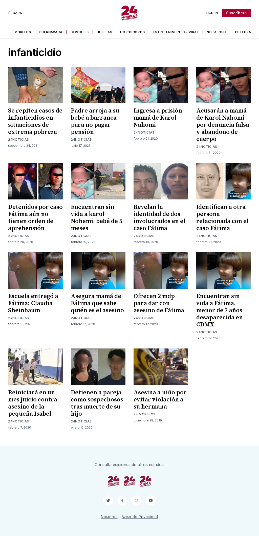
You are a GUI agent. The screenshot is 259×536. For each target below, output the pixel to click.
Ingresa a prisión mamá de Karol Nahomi (158, 118)
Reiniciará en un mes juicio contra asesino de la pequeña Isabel (32, 403)
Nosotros (109, 516)
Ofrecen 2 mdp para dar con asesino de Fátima (159, 303)
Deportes (80, 32)
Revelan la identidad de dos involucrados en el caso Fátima (159, 217)
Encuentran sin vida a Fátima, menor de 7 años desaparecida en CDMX (219, 310)
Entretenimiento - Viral (176, 32)
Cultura (243, 32)
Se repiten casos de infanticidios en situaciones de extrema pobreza (35, 121)
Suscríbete (236, 13)
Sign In (212, 13)
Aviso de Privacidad (140, 516)
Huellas (104, 32)
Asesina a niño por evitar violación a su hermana (160, 400)
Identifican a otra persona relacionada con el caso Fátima (222, 217)
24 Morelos (145, 414)
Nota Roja (217, 32)
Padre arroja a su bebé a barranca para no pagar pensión (95, 121)
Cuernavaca (50, 32)
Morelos (22, 32)
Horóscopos (132, 32)
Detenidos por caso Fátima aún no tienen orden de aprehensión (35, 217)
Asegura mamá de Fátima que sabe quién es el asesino (97, 303)
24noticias (18, 139)
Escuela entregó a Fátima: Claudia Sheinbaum (33, 303)
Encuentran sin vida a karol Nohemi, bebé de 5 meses (96, 217)
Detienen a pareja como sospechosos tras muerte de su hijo (97, 403)
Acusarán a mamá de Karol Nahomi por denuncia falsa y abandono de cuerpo (222, 125)
